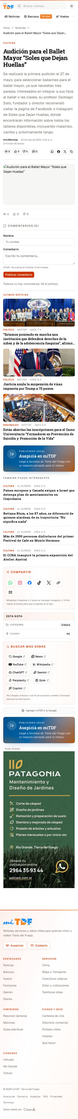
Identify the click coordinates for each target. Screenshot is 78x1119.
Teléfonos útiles (52, 992)
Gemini (42, 672)
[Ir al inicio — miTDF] (8, 6)
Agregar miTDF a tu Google (41, 710)
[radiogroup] (21, 151)
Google (17, 656)
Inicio (6, 28)
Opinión (8, 992)
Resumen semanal (15, 1016)
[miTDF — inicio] (17, 921)
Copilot (17, 688)
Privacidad (56, 1096)
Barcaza (8, 972)
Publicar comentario (18, 274)
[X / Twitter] (65, 151)
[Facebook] (58, 151)
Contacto (41, 945)
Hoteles (47, 1036)
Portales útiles (51, 1029)
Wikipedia (43, 664)
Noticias (20, 28)
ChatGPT (18, 672)
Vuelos (7, 978)
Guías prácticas (13, 1029)
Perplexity (19, 680)
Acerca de (9, 1096)
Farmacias (9, 985)
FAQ (45, 1096)
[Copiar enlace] (71, 151)
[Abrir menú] (71, 6)
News (39, 656)
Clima (46, 965)
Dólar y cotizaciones (55, 985)
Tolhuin (7, 1073)
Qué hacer (49, 1043)
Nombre (8, 235)
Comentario (11, 249)
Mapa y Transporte (54, 972)
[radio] (16, 151)
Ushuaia (8, 1059)
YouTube (18, 664)
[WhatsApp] (52, 151)
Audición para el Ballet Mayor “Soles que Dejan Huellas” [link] (33, 33)
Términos (8, 1102)
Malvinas (9, 1022)
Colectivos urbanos (54, 978)
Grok (42, 680)
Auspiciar (17, 945)
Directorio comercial (55, 1022)
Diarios (7, 999)
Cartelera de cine (53, 1016)
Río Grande (10, 1066)
